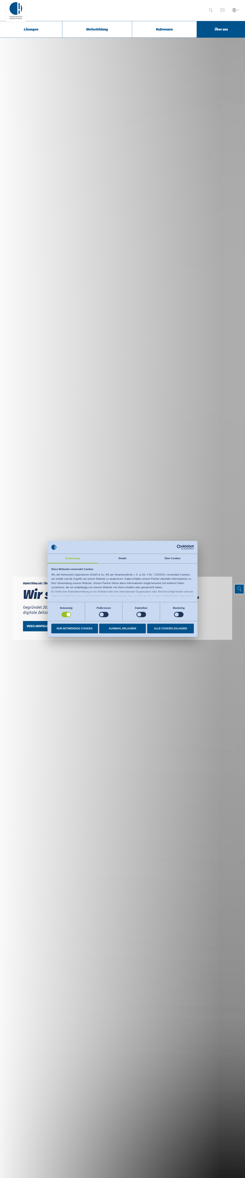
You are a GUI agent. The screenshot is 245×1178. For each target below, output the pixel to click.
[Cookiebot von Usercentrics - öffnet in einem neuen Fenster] (179, 547)
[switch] (103, 614)
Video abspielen (38, 626)
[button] (236, 10)
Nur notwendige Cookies (74, 628)
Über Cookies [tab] (172, 558)
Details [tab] (122, 558)
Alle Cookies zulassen (170, 628)
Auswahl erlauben (122, 628)
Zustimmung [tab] (72, 558)
